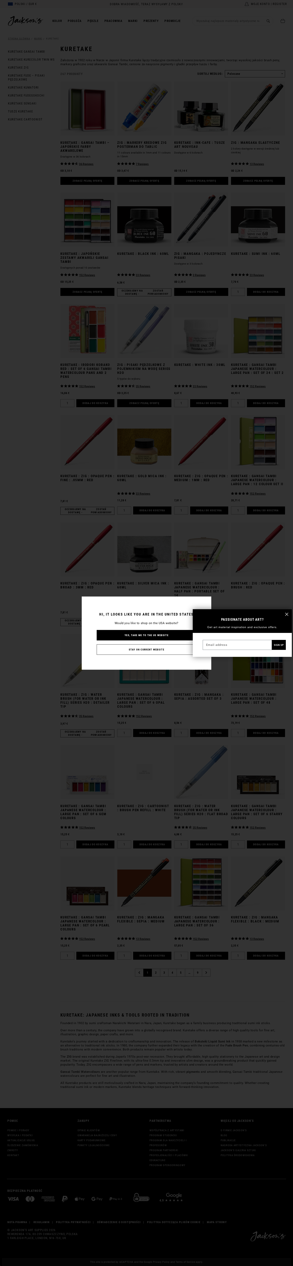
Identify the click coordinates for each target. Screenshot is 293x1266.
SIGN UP (279, 644)
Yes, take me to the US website (146, 634)
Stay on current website (146, 649)
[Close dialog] (286, 614)
